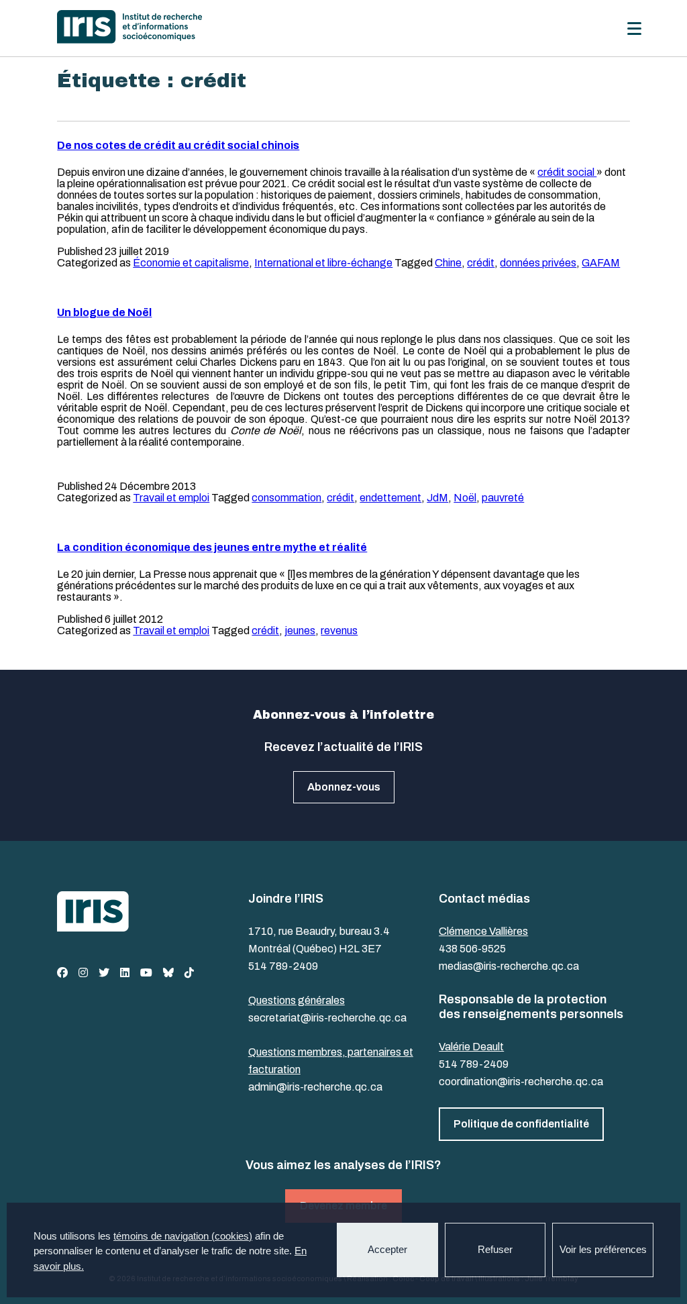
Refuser (495, 1249)
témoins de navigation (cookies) (182, 1236)
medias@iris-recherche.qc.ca (509, 966)
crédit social (566, 172)
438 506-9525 (472, 948)
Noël (465, 497)
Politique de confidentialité (521, 1124)
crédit (480, 262)
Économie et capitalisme (191, 262)
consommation (286, 497)
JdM (437, 497)
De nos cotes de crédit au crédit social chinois (178, 145)
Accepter (387, 1249)
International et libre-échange (323, 262)
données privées (538, 262)
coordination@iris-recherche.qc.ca (521, 1081)
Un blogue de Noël (104, 312)
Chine (448, 262)
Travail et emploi (171, 497)
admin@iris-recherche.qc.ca (315, 1087)
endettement (390, 497)
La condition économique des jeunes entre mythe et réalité (212, 547)
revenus (339, 630)
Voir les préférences (603, 1249)
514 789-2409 (283, 966)
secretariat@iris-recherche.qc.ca (327, 1017)
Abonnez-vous (343, 787)
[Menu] (634, 28)
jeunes (299, 630)
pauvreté (503, 497)
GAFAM (601, 262)
